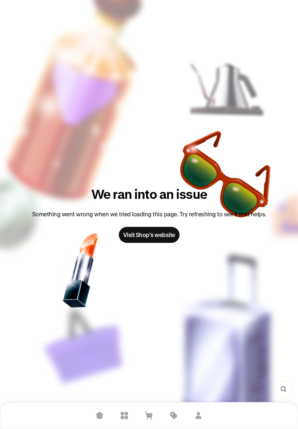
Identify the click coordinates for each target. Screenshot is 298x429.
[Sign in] (198, 415)
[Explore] (124, 415)
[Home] (99, 415)
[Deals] (173, 415)
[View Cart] (149, 415)
